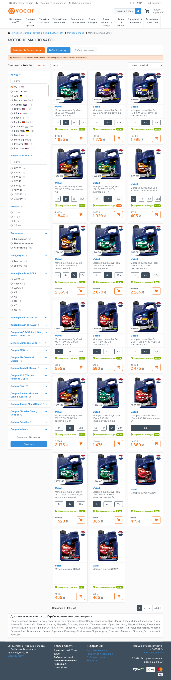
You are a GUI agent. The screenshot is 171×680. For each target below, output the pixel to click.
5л (74, 122)
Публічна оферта (81, 3)
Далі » (157, 607)
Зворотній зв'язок (153, 652)
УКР (139, 3)
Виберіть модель (84, 50)
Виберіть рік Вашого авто (27, 50)
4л (65, 122)
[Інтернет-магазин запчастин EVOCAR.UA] (21, 11)
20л (82, 122)
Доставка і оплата (23, 3)
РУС (132, 3)
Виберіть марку (57, 50)
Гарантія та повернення (53, 3)
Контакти (157, 3)
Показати (29, 444)
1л (58, 122)
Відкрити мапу (16, 655)
